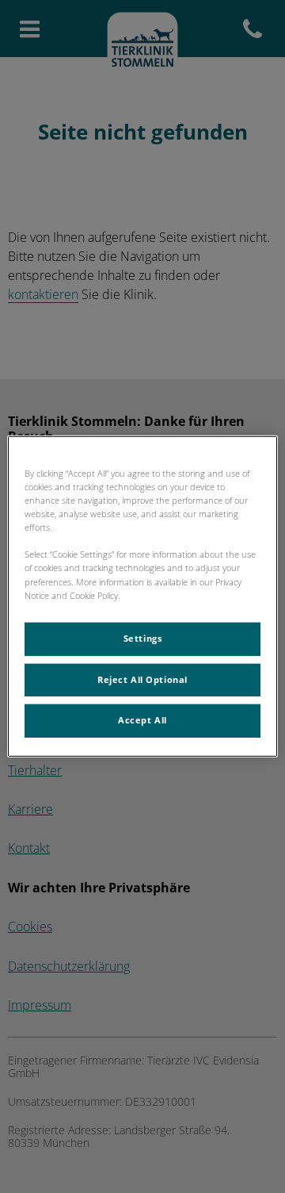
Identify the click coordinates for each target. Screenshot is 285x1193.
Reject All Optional (142, 679)
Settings (143, 637)
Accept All (142, 720)
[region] (142, 596)
